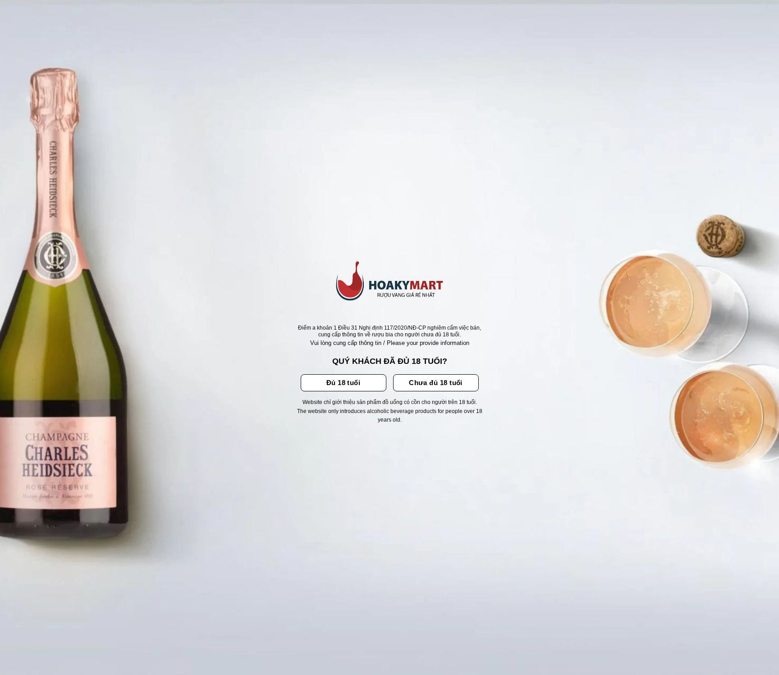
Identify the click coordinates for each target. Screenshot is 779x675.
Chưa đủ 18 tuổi (436, 382)
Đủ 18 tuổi (343, 382)
